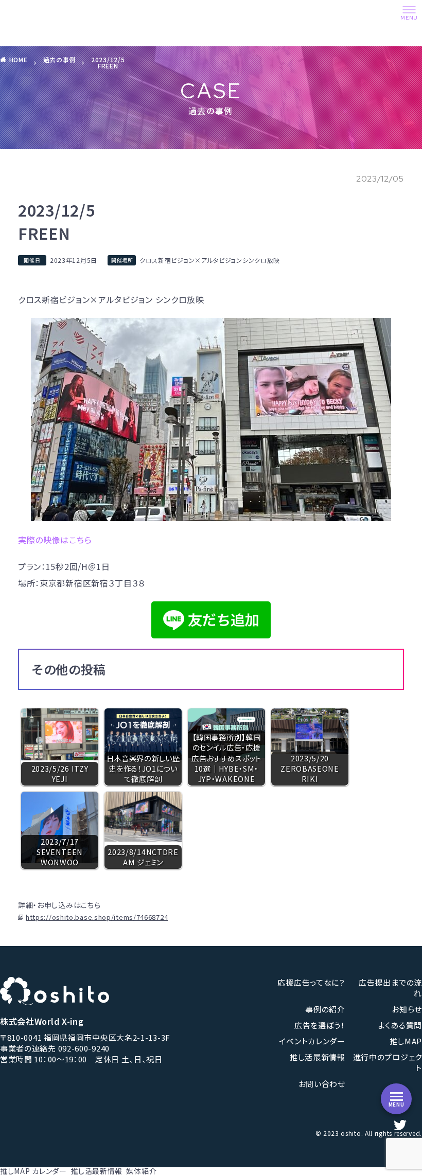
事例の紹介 (325, 1009)
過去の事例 (59, 59)
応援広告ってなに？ (311, 982)
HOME (18, 59)
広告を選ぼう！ (319, 1025)
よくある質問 (400, 1025)
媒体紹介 (141, 1171)
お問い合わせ (321, 1083)
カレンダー (49, 1171)
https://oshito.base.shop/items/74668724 (97, 917)
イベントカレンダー (312, 1041)
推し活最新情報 (317, 1057)
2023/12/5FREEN (108, 62)
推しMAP (15, 1171)
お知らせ (407, 1009)
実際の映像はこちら (55, 539)
